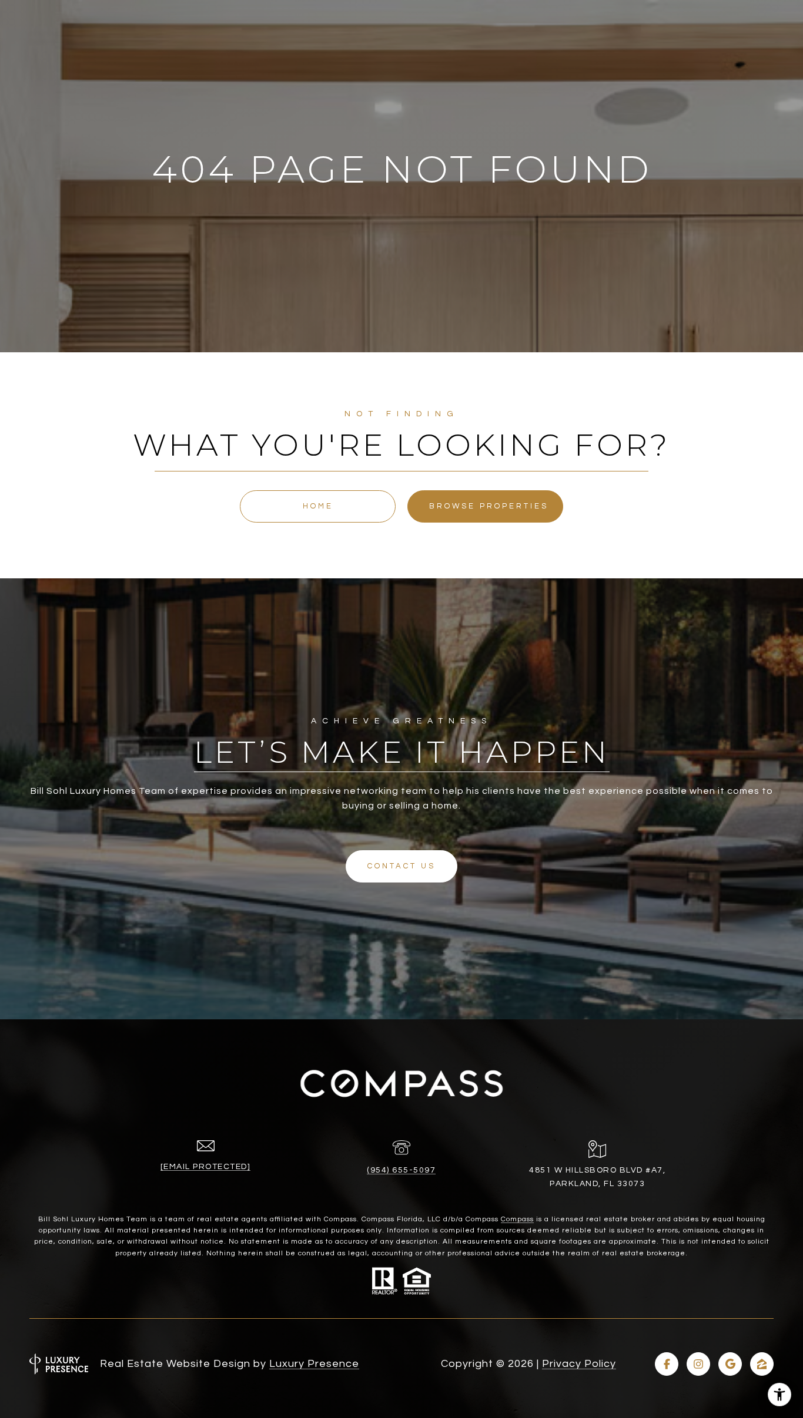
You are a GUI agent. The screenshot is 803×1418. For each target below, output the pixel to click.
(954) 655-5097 (401, 1170)
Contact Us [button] (401, 866)
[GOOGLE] (730, 1364)
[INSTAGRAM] (698, 1364)
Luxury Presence (314, 1363)
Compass (517, 1219)
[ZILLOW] (762, 1364)
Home (318, 506)
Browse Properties (488, 506)
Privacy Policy (579, 1363)
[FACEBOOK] (666, 1364)
